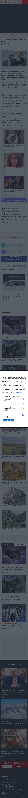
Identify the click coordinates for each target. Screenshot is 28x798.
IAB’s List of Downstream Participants (15, 392)
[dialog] (14, 399)
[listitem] (14, 396)
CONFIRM (8, 420)
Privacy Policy (21, 424)
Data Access (14, 424)
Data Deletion (6, 424)
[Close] (25, 373)
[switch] (23, 399)
